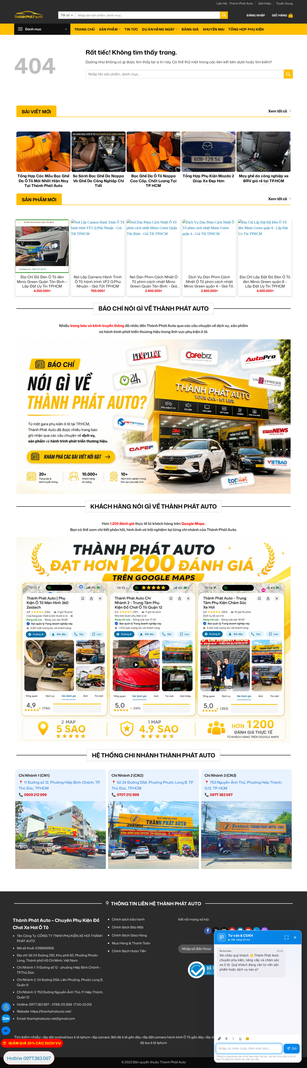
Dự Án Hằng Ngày (158, 29)
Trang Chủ (84, 29)
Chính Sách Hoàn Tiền (129, 951)
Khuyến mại (214, 29)
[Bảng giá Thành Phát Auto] (6, 1007)
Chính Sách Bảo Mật (127, 927)
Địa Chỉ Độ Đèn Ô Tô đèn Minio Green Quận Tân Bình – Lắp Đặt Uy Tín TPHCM (42, 282)
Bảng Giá (190, 29)
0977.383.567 (39, 1004)
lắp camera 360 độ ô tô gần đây (117, 1037)
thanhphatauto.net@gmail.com (51, 1018)
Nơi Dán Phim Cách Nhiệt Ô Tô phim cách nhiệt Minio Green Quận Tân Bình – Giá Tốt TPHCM (154, 282)
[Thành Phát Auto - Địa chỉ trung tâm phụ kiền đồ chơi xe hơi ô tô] (32, 15)
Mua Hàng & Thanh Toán (131, 943)
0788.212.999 (62, 1004)
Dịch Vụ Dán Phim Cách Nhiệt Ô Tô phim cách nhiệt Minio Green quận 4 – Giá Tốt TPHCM (209, 282)
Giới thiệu (264, 3)
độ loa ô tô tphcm (153, 1042)
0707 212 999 (128, 794)
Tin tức (131, 29)
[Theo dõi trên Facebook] (207, 931)
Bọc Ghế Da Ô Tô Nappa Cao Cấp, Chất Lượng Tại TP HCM (153, 180)
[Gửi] (224, 15)
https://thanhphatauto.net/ (50, 1011)
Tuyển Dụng (284, 3)
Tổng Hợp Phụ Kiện (246, 29)
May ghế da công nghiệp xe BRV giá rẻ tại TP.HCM (263, 178)
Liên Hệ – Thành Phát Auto (235, 3)
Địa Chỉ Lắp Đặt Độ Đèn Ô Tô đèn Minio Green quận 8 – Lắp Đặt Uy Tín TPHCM (265, 282)
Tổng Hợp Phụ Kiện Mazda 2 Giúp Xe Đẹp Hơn (208, 178)
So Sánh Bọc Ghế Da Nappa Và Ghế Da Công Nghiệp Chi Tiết (98, 180)
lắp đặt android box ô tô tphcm (66, 1037)
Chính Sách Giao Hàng (129, 935)
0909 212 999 (35, 794)
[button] (256, 15)
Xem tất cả (277, 111)
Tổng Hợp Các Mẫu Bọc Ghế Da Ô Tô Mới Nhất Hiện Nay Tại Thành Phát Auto (43, 180)
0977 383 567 (221, 794)
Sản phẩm (108, 29)
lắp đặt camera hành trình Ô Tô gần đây (173, 1037)
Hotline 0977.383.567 (29, 1058)
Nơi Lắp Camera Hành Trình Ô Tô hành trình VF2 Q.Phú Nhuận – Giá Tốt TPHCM (98, 282)
